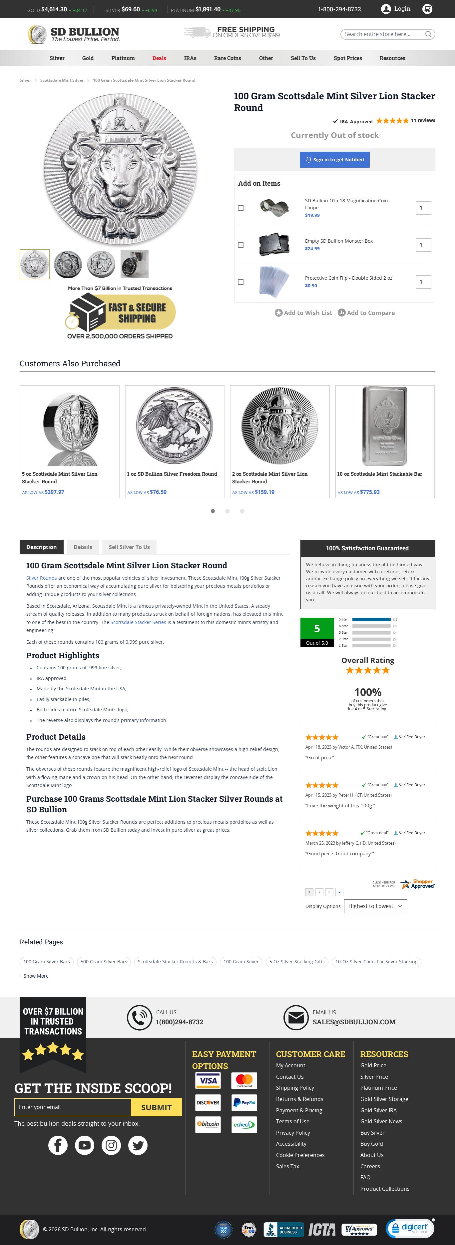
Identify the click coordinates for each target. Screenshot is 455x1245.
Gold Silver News (381, 1121)
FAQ (365, 1177)
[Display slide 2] (227, 511)
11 (423, 120)
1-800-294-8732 (339, 9)
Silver (57, 57)
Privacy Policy (293, 1133)
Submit (156, 1107)
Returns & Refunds (299, 1099)
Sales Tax (287, 1166)
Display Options (323, 906)
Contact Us (290, 1077)
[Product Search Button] (428, 33)
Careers (370, 1166)
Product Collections (385, 1189)
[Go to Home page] (75, 34)
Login (402, 8)
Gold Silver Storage (384, 1099)
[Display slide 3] (242, 511)
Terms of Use (292, 1121)
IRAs (190, 57)
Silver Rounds (41, 578)
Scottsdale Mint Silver (62, 80)
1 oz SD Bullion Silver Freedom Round (172, 473)
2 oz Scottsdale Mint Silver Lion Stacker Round (270, 477)
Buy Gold (371, 1144)
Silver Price (374, 1077)
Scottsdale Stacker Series (138, 622)
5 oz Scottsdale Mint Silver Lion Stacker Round (60, 477)
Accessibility (291, 1144)
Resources (392, 57)
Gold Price (373, 1065)
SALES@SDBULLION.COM (354, 1021)
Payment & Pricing (299, 1110)
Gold (88, 57)
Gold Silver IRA (378, 1110)
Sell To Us (303, 57)
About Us (372, 1155)
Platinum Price (378, 1088)
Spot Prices (348, 57)
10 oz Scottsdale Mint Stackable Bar (379, 473)
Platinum (123, 57)
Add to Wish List (308, 313)
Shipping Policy (295, 1088)
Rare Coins (227, 57)
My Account (290, 1065)
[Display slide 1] (213, 511)
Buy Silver (372, 1133)
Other (266, 57)
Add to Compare (371, 313)
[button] (120, 169)
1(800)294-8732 (179, 1021)
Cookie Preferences (300, 1155)
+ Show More (34, 976)
